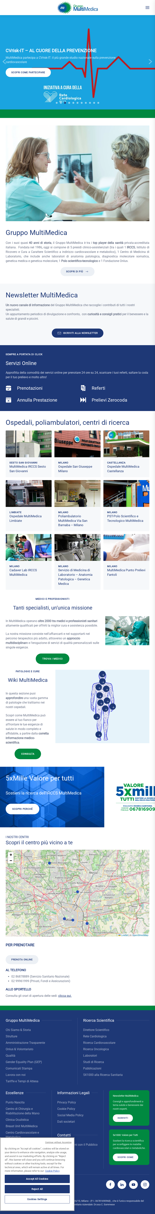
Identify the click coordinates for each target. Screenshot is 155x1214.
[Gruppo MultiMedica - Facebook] (110, 1184)
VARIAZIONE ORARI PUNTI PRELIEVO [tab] (61, 103)
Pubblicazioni (92, 1068)
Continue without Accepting (58, 1142)
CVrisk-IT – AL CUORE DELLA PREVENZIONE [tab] (65, 103)
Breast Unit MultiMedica (22, 1126)
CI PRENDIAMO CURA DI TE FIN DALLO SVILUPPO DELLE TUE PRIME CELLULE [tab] (77, 103)
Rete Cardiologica (95, 1036)
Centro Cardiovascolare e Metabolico (22, 1135)
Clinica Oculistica (17, 1120)
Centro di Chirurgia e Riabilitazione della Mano (23, 1111)
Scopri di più (74, 271)
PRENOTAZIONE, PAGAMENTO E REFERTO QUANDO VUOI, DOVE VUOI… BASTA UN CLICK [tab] (86, 103)
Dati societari (66, 1121)
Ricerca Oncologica (96, 1049)
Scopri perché (22, 808)
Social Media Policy (70, 1115)
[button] (147, 7)
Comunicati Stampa (19, 1068)
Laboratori (90, 1055)
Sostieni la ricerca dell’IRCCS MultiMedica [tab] (57, 103)
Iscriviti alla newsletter (80, 333)
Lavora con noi (16, 1075)
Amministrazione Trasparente (25, 1043)
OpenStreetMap (140, 935)
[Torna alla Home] (77, 7)
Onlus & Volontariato (19, 1049)
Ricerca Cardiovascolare (99, 1043)
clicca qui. (65, 996)
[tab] (69, 103)
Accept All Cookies (37, 1178)
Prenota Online (22, 959)
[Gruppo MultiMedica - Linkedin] (122, 1184)
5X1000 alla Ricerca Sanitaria (103, 1075)
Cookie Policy (66, 1109)
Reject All (37, 1189)
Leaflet (124, 935)
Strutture (11, 1036)
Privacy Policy (66, 1102)
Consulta (27, 753)
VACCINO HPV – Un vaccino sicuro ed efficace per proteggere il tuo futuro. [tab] (98, 103)
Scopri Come (125, 1157)
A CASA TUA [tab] (82, 103)
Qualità (10, 1055)
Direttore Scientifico (96, 1030)
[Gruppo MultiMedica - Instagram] (145, 1184)
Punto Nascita (15, 1102)
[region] (37, 1174)
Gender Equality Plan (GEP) (24, 1062)
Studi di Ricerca (93, 1062)
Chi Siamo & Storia (18, 1030)
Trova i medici (52, 658)
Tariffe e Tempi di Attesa (22, 1081)
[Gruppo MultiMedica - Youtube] (133, 1184)
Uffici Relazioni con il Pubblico (77, 1144)
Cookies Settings (37, 1199)
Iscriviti (16, 76)
